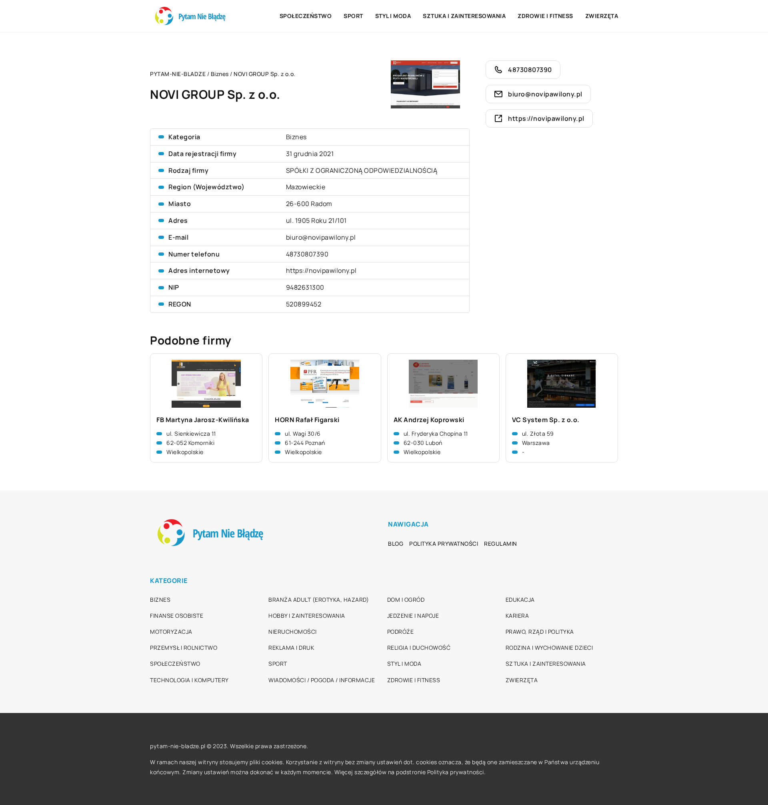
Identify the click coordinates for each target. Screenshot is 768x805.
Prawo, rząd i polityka (540, 631)
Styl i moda (393, 16)
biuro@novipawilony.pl (321, 237)
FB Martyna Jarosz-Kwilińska (202, 420)
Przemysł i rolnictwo (183, 647)
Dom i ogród (406, 599)
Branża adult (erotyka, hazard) (318, 599)
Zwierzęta (601, 16)
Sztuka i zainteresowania (464, 16)
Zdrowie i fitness (545, 16)
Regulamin (500, 543)
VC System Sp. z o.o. (546, 420)
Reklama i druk (291, 647)
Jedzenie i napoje (413, 615)
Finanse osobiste (176, 615)
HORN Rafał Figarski (307, 420)
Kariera (517, 615)
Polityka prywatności (443, 543)
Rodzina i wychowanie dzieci (549, 647)
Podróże (400, 631)
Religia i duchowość (419, 647)
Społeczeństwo (306, 16)
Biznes (296, 136)
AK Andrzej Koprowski (429, 420)
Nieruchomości (292, 631)
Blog (395, 543)
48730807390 (307, 254)
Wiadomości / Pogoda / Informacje (321, 680)
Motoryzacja (171, 631)
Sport (353, 16)
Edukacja (520, 599)
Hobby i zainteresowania (306, 615)
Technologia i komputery (189, 680)
